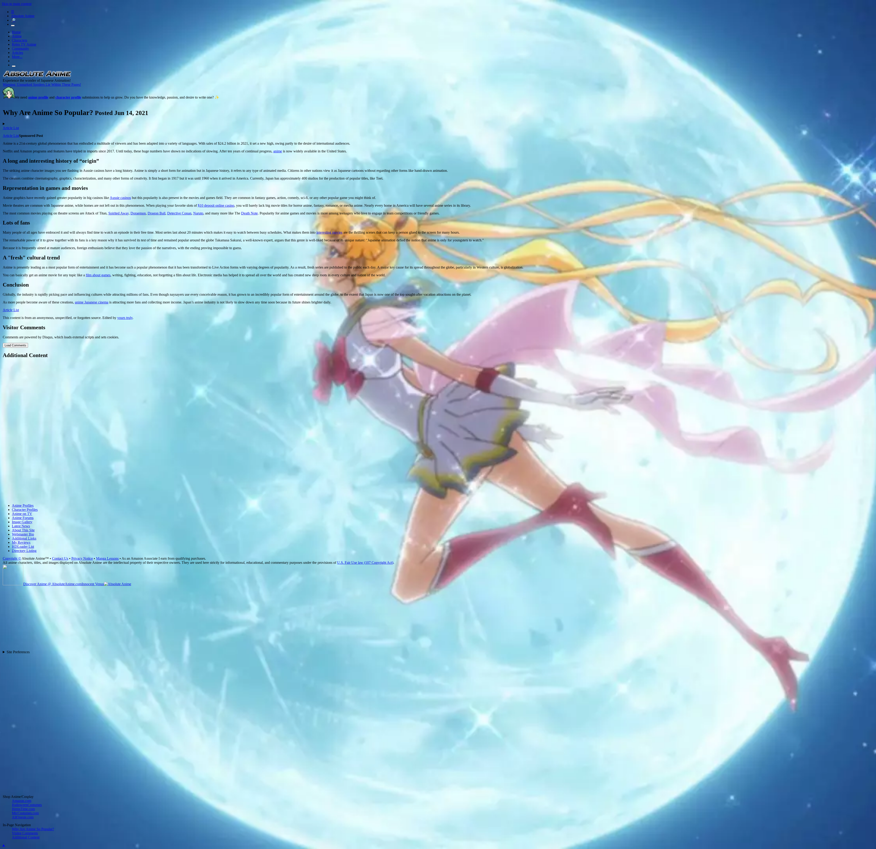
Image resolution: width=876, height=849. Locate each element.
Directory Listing (24, 551)
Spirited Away (118, 213)
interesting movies (329, 232)
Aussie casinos (120, 198)
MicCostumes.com (25, 813)
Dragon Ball (156, 213)
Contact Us (60, 558)
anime (277, 151)
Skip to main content (16, 4)
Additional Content (25, 837)
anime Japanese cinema (91, 302)
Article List (11, 128)
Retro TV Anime (24, 44)
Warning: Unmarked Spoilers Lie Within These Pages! (42, 84)
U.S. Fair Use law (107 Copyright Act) (365, 562)
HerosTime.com (23, 809)
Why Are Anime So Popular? (33, 829)
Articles (17, 53)
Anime (17, 36)
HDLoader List (23, 547)
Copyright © (12, 558)
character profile (68, 97)
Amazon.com (21, 801)
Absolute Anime (22, 16)
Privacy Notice (82, 558)
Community (20, 48)
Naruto (198, 213)
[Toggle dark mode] (13, 25)
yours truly (125, 318)
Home (16, 32)
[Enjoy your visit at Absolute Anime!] (37, 76)
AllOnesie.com (23, 817)
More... (17, 57)
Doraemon (138, 213)
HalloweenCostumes (27, 805)
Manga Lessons (107, 558)
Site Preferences (18, 652)
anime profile (38, 97)
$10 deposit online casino (216, 205)
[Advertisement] (139, 431)
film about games (98, 275)
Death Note (249, 213)
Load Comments (15, 345)
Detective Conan (179, 213)
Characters (19, 40)
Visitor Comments (25, 833)
